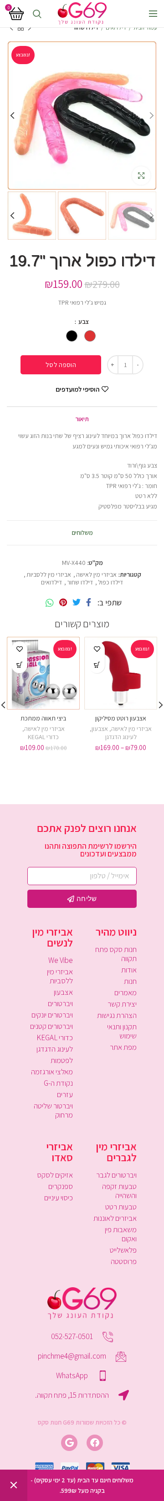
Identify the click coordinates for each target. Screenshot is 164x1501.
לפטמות (62, 1060)
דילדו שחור (85, 27)
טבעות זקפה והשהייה (119, 1190)
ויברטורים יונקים (52, 1015)
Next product (11, 27)
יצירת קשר (122, 1004)
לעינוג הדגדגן (121, 737)
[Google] (69, 1443)
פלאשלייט (123, 1250)
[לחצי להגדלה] (141, 175)
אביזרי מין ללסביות (48, 575)
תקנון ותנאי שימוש (122, 1031)
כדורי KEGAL (43, 737)
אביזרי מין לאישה (96, 575)
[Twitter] (76, 602)
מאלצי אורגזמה (52, 1072)
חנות (130, 981)
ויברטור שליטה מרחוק (53, 1110)
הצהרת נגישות (117, 1015)
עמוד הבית (145, 27)
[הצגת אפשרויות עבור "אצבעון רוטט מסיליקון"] (97, 665)
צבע (83, 321)
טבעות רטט (121, 1207)
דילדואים (116, 27)
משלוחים (82, 533)
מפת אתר (123, 1047)
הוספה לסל (61, 364)
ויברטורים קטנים (51, 1026)
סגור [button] (13, 1485)
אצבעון (100, 729)
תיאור (82, 419)
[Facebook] (88, 602)
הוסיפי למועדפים (77, 389)
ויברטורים (60, 1003)
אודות (129, 970)
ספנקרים (60, 1186)
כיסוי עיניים (58, 1198)
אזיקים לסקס (55, 1175)
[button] (19, 665)
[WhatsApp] (49, 602)
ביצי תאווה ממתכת (43, 718)
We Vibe (60, 960)
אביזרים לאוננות (115, 1218)
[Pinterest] (63, 602)
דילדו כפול (110, 582)
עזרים (65, 1094)
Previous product (29, 27)
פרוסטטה (124, 1261)
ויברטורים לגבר (116, 1175)
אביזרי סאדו (59, 1151)
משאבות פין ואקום (121, 1234)
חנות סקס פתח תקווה (116, 953)
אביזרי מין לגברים (116, 1151)
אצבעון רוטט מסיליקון (120, 718)
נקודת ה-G (58, 1083)
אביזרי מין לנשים (52, 937)
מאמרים (125, 992)
